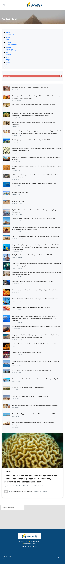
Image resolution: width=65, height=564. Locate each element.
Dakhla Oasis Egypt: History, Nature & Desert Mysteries (28, 387)
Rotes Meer (9, 56)
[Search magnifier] (60, 76)
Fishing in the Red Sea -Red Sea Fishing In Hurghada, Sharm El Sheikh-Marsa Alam (36, 255)
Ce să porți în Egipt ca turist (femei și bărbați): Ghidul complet (30, 396)
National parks (26, 22)
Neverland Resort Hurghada (20, 192)
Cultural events (16, 22)
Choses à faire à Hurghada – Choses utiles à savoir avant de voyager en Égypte (35, 379)
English (8, 37)
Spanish (8, 59)
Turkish (8, 62)
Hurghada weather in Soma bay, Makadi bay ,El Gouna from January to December (36, 326)
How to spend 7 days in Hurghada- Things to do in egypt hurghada (31, 370)
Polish (7, 52)
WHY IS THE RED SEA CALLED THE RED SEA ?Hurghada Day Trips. (31, 307)
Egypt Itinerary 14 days (18, 201)
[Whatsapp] (36, 547)
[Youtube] (33, 547)
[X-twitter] (26, 547)
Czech (7, 36)
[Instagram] (28, 547)
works (7, 64)
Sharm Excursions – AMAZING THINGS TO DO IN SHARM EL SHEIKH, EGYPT (33, 218)
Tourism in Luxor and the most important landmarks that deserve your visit (34, 344)
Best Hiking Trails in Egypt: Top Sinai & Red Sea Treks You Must (30, 87)
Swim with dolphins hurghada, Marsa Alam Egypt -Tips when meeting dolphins (35, 299)
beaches (8, 22)
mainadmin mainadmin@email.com (20, 491)
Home (3, 22)
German (8, 41)
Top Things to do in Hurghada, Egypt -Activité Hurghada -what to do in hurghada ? (36, 236)
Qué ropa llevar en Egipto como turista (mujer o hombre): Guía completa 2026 (35, 405)
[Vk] (31, 547)
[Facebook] (23, 547)
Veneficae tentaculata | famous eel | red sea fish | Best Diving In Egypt (32, 281)
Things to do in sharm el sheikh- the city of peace (26, 352)
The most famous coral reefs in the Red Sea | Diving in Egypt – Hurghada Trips (35, 290)
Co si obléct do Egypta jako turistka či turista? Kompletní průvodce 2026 (33, 414)
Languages (9, 47)
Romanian (8, 54)
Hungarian (8, 42)
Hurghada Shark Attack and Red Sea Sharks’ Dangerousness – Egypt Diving (34, 183)
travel (44, 22)
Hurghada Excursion (11, 44)
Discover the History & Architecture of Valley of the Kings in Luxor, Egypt (33, 105)
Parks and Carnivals (36, 22)
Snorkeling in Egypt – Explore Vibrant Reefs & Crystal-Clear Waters (32, 140)
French (7, 39)
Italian (7, 46)
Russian (8, 57)
